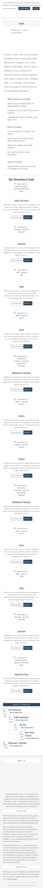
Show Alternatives (16, 217)
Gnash (21, 329)
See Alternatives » (16, 712)
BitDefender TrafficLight (17, 742)
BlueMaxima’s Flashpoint (21, 372)
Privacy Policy (12, 879)
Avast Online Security (29, 734)
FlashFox (21, 416)
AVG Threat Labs (14, 709)
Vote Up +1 (28, 217)
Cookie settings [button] (24, 8)
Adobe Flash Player (21, 200)
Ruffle (21, 286)
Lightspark (22, 243)
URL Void (23, 724)
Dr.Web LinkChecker (21, 717)
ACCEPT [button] (36, 8)
